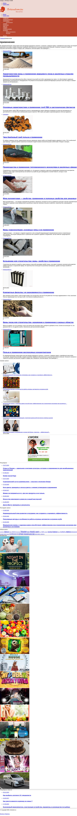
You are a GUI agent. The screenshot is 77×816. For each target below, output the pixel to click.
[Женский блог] (11, 11)
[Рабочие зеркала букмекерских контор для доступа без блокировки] (14, 552)
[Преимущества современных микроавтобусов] (14, 788)
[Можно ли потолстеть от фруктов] (14, 636)
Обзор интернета (10, 32)
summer (46, 532)
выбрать (63, 532)
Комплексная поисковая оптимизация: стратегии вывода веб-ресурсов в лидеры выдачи (28, 418)
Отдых (5, 23)
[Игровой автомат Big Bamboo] (14, 653)
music (32, 531)
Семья (5, 27)
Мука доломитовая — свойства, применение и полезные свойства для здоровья (39, 198)
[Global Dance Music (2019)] (14, 771)
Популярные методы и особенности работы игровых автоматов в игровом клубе (25, 389)
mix (28, 532)
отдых (20, 534)
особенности (13, 534)
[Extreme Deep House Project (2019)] (14, 670)
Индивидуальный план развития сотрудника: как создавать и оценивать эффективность (27, 375)
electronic (18, 532)
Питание (6, 25)
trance (55, 532)
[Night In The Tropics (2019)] (14, 569)
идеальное (74, 532)
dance (6, 532)
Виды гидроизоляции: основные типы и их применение (28, 230)
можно (8, 534)
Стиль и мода (7, 29)
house (24, 531)
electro (14, 532)
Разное (5, 30)
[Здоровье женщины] (14, 721)
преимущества (29, 534)
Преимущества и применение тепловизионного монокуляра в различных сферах (40, 167)
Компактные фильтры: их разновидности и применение (28, 292)
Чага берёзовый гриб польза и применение (22, 137)
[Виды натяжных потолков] (14, 586)
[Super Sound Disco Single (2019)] (14, 704)
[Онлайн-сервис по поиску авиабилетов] (14, 603)
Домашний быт (8, 19)
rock (42, 532)
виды (59, 532)
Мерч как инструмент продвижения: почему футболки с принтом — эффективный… (26, 432)
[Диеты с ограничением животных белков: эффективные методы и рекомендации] (14, 619)
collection (2, 532)
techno (50, 532)
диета (68, 532)
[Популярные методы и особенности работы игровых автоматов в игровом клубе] (11, 388)
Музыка (8, 33)
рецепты (42, 534)
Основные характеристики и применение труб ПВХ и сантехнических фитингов (39, 107)
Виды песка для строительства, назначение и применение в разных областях (38, 322)
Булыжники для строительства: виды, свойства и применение (31, 261)
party (37, 532)
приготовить (37, 534)
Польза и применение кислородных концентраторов (27, 352)
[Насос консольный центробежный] (14, 738)
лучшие (2, 534)
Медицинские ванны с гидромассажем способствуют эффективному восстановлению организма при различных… (35, 403)
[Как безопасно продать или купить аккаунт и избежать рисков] (14, 687)
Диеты (5, 26)
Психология (9, 22)
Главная (2, 38)
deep (10, 532)
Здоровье (6, 21)
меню (5, 534)
